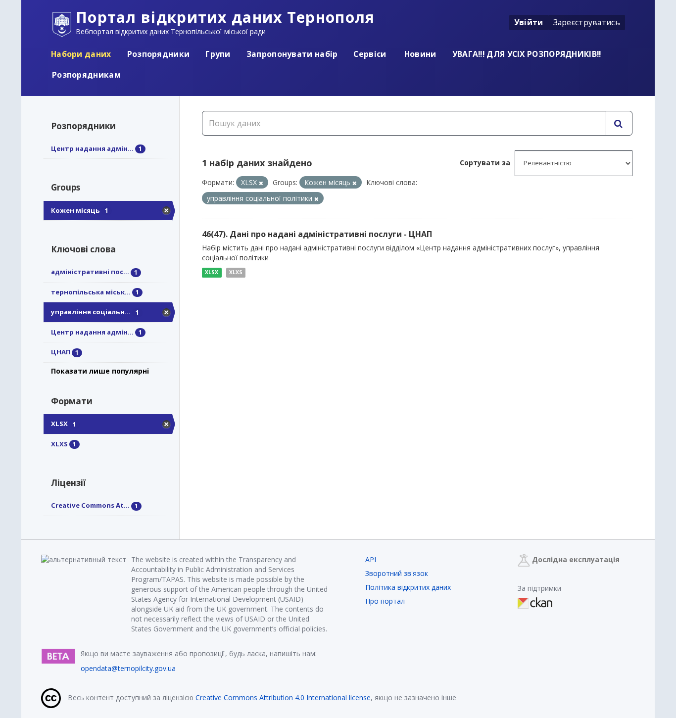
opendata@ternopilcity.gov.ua (128, 668)
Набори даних (81, 53)
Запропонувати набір (292, 53)
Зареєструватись (587, 22)
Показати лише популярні (100, 371)
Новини (419, 53)
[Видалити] (261, 183)
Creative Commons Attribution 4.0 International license (283, 697)
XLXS (235, 272)
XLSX (211, 272)
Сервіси (369, 53)
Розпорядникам (86, 74)
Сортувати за (485, 162)
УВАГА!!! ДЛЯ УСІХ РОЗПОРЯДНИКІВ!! (526, 53)
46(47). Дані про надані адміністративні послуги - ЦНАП (317, 234)
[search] (619, 123)
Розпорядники (158, 53)
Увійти (528, 22)
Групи (218, 53)
